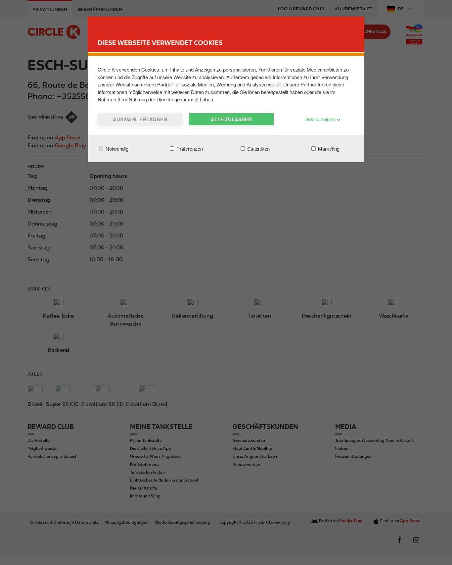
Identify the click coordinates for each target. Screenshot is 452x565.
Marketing (328, 148)
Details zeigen (320, 119)
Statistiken (258, 148)
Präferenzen (189, 148)
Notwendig (116, 148)
